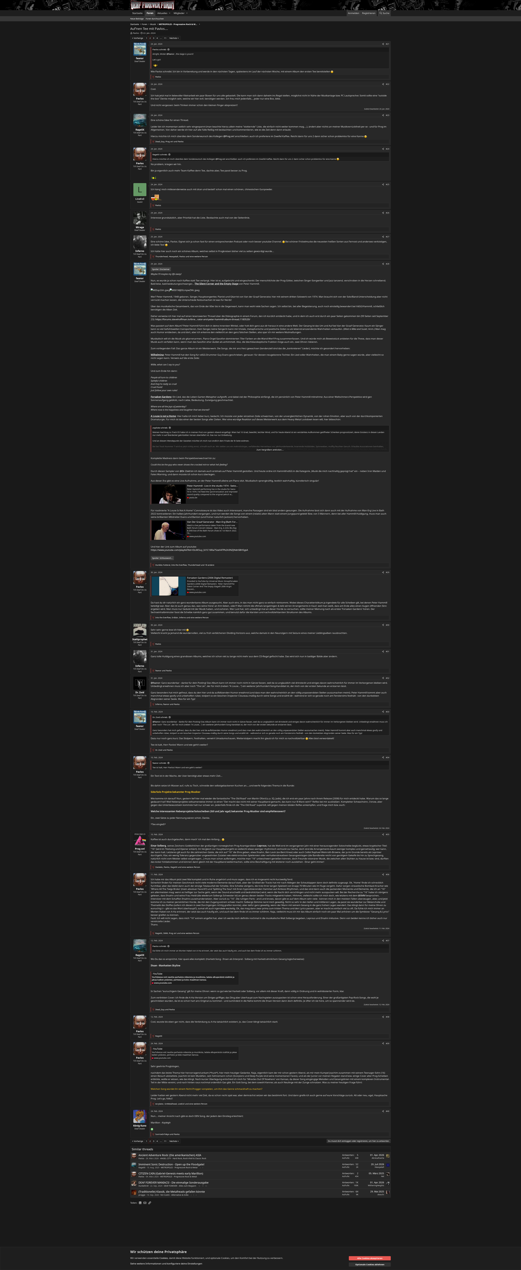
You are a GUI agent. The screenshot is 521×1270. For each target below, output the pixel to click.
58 (199, 1186)
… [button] (161, 38)
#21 (387, 44)
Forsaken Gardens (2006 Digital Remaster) (210, 577)
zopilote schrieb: (160, 427)
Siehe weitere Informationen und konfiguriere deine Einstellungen (166, 1263)
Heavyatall (379, 1167)
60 (206, 1186)
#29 (387, 572)
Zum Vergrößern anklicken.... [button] (270, 449)
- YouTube (157, 973)
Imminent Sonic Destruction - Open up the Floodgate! (171, 1164)
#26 (387, 212)
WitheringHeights (376, 1185)
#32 (387, 678)
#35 (387, 834)
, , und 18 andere (184, 565)
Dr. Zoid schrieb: (160, 717)
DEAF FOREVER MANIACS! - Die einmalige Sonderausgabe (174, 1182)
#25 (387, 184)
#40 (387, 1111)
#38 (387, 1017)
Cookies (163, 1258)
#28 (387, 263)
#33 (387, 711)
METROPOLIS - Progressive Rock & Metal (179, 1167)
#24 (387, 149)
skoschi (380, 1194)
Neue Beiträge (137, 18)
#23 (387, 115)
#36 (387, 874)
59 (203, 1186)
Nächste (173, 38)
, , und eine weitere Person (181, 256)
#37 (387, 940)
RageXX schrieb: (160, 154)
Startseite (137, 13)
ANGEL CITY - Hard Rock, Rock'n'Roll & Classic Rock (183, 1158)
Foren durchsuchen (155, 18)
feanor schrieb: (159, 763)
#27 (387, 236)
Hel (382, 1176)
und (163, 670)
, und (169, 141)
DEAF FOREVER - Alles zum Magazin (180, 1185)
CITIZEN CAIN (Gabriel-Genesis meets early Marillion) (171, 1173)
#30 (387, 625)
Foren (150, 13)
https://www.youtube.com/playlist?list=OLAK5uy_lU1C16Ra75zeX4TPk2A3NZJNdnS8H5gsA (199, 549)
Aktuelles (162, 13)
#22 (387, 84)
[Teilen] (383, 44)
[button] (170, 13)
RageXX (142, 1167)
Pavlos (136, 33)
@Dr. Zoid (185, 471)
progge (142, 1195)
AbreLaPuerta (378, 1158)
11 (165, 38)
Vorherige (138, 38)
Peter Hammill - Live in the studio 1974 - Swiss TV (213, 485)
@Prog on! (228, 136)
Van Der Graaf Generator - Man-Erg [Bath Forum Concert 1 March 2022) (225, 521)
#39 (387, 1043)
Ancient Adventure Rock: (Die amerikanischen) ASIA (170, 1155)
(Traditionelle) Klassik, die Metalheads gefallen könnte (172, 1191)
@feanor (170, 54)
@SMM (361, 895)
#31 (387, 651)
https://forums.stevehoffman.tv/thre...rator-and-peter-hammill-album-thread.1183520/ (202, 319)
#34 (387, 757)
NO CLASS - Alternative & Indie (174, 1195)
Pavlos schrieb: (159, 49)
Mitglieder (179, 13)
